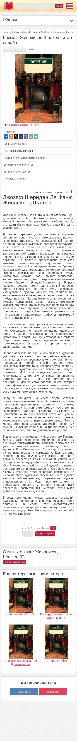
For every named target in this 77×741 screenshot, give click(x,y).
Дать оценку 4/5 (18, 49)
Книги (6, 32)
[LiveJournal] (21, 136)
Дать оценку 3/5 (14, 49)
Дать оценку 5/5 (22, 49)
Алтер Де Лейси (56, 660)
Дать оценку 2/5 (10, 49)
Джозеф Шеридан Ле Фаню (36, 32)
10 (38, 527)
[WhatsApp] (31, 136)
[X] (16, 136)
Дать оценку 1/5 (6, 49)
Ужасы (15, 32)
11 (43, 527)
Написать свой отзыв (14, 562)
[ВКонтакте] (6, 136)
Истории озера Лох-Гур (20, 614)
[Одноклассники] (11, 136)
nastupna (53, 528)
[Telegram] (36, 136)
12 (47, 527)
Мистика (15, 144)
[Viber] (26, 136)
